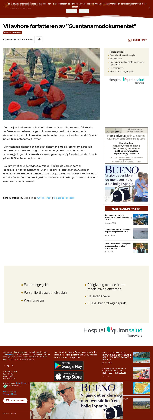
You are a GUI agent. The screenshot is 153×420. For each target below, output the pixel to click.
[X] (12, 366)
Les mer (84, 11)
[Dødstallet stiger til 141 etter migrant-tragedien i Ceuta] (140, 233)
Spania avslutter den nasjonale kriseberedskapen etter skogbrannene (118, 245)
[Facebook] (4, 366)
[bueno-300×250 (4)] (126, 183)
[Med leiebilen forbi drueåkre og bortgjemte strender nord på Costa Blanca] (141, 357)
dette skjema (21, 383)
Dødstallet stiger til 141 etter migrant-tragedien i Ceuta (118, 230)
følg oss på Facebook (64, 197)
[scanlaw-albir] (126, 145)
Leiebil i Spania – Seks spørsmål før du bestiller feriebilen (114, 370)
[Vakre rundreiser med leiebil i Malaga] (141, 403)
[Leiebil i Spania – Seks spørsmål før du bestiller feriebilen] (141, 373)
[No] (149, 7)
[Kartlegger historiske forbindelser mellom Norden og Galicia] (140, 219)
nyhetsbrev (11, 354)
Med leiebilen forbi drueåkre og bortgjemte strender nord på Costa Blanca (116, 356)
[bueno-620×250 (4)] (76, 418)
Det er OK (71, 11)
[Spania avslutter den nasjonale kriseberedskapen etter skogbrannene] (140, 248)
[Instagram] (8, 366)
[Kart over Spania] (141, 388)
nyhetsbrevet (43, 197)
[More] (39, 39)
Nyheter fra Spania (12, 33)
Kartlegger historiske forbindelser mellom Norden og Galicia (118, 217)
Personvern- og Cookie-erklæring (10, 392)
